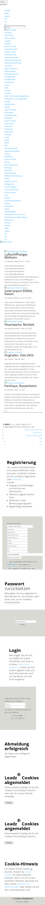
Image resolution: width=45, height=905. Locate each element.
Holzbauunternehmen (13, 63)
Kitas (6, 88)
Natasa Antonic (14, 298)
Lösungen (8, 66)
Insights (7, 41)
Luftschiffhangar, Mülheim (16, 255)
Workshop (8, 170)
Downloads (8, 206)
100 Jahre (8, 33)
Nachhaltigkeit (10, 212)
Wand (6, 143)
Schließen (9, 803)
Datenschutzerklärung (33, 429)
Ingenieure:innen (11, 57)
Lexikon (7, 198)
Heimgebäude (9, 77)
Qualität (7, 44)
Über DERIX (8, 35)
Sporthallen (9, 112)
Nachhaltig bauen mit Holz (14, 214)
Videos (7, 209)
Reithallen (8, 118)
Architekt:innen (10, 55)
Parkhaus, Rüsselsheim (20, 386)
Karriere (7, 223)
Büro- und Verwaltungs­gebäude (16, 96)
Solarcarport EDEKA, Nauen (18, 292)
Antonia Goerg (13, 261)
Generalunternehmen (12, 60)
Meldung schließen (22, 902)
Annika (10, 359)
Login (6, 13)
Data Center (9, 132)
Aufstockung (9, 82)
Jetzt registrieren (24, 564)
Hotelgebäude (9, 79)
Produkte (7, 134)
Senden (22, 624)
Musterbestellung (11, 190)
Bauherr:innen (10, 52)
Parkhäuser (8, 129)
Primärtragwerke (10, 148)
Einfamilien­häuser (11, 74)
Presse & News (10, 192)
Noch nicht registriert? (18, 718)
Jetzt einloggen (18, 715)
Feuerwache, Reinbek (19, 324)
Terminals (8, 126)
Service (7, 162)
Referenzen (8, 220)
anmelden (17, 479)
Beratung (8, 168)
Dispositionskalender (12, 201)
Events (7, 179)
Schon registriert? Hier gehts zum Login (21, 568)
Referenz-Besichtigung (13, 176)
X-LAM (6, 137)
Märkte (7, 107)
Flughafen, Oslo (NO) (18, 355)
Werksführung (10, 173)
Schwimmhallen (10, 115)
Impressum (37, 432)
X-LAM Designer (10, 187)
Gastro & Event (10, 121)
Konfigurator (9, 184)
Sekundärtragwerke (12, 151)
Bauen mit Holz (10, 46)
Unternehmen (9, 38)
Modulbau (8, 156)
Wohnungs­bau (10, 71)
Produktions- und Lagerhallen (15, 99)
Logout (7, 16)
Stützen (7, 154)
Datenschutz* (12, 564)
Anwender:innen (10, 49)
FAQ (6, 195)
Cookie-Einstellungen (34, 435)
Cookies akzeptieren (23, 898)
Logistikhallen (9, 104)
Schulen (7, 90)
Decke (6, 140)
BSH (6, 145)
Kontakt (7, 10)
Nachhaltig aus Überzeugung (15, 217)
